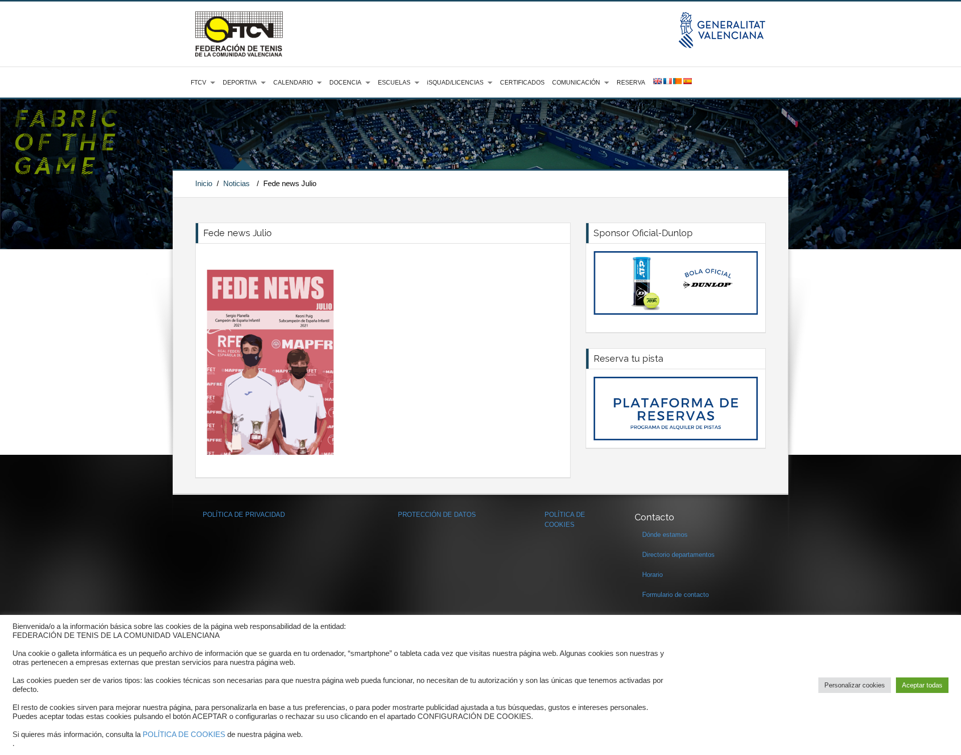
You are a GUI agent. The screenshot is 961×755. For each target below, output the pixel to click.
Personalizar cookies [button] (854, 685)
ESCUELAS (394, 82)
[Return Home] (239, 34)
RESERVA (631, 82)
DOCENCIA (345, 82)
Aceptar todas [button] (922, 685)
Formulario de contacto (675, 594)
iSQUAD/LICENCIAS (455, 82)
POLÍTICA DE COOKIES (184, 734)
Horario (652, 574)
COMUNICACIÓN (576, 82)
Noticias (236, 183)
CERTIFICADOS (522, 82)
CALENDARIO (293, 82)
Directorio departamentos (678, 554)
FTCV (198, 82)
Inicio (203, 183)
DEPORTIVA (240, 82)
